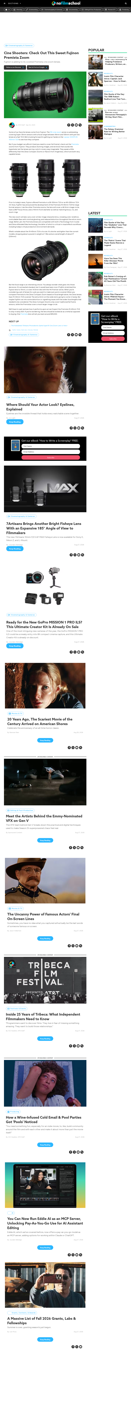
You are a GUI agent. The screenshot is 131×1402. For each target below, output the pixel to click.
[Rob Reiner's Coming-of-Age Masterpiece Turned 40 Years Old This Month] (95, 279)
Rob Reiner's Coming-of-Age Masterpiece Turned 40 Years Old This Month (115, 278)
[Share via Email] (76, 125)
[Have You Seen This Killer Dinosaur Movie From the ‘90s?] (95, 261)
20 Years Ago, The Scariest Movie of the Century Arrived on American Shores (39, 721)
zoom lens (24, 330)
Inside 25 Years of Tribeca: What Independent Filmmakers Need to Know (43, 1016)
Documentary (73, 9)
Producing (125, 9)
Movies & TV (111, 9)
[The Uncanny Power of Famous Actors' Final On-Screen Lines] (45, 880)
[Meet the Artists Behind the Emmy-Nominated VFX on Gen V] (45, 782)
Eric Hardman (111, 85)
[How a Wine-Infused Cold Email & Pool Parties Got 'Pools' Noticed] (45, 1083)
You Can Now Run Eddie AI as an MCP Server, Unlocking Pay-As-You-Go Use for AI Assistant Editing (45, 1223)
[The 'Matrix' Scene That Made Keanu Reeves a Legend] (95, 243)
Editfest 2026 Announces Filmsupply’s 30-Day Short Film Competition (116, 116)
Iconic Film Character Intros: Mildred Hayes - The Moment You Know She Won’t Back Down (114, 298)
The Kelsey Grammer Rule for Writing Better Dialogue (114, 131)
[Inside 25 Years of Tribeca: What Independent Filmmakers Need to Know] (45, 980)
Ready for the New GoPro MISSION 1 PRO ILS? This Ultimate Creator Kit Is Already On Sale (44, 624)
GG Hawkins (12, 1031)
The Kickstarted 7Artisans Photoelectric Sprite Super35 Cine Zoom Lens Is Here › (39, 326)
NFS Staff (21, 125)
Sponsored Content (15, 832)
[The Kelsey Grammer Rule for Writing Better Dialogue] (95, 132)
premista (35, 330)
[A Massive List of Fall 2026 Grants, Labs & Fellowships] (45, 1285)
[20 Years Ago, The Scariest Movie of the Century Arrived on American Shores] (45, 685)
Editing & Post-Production (93, 9)
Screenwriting (33, 9)
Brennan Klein (14, 732)
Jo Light (12, 418)
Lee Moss (13, 1332)
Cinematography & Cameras (53, 9)
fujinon (18, 330)
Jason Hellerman (15, 931)
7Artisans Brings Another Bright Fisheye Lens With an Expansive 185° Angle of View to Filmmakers (43, 528)
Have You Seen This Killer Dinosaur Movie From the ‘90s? (113, 260)
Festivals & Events (18, 1009)
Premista (75, 144)
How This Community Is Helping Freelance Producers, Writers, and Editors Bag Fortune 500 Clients (116, 64)
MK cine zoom (55, 132)
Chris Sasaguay (111, 267)
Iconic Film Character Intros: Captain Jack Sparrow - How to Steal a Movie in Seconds (114, 80)
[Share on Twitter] (72, 125)
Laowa (66, 137)
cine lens (30, 330)
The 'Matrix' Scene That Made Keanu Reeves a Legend (115, 242)
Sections (13, 3)
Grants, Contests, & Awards (24, 1313)
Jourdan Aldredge (16, 545)
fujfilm (14, 330)
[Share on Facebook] (68, 125)
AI (9, 9)
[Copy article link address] (80, 125)
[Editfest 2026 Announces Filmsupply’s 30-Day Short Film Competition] (95, 115)
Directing (19, 9)
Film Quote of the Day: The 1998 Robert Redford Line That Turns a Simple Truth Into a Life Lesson (115, 99)
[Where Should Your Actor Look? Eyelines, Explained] (45, 370)
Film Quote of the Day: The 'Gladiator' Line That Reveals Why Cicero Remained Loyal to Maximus (115, 227)
